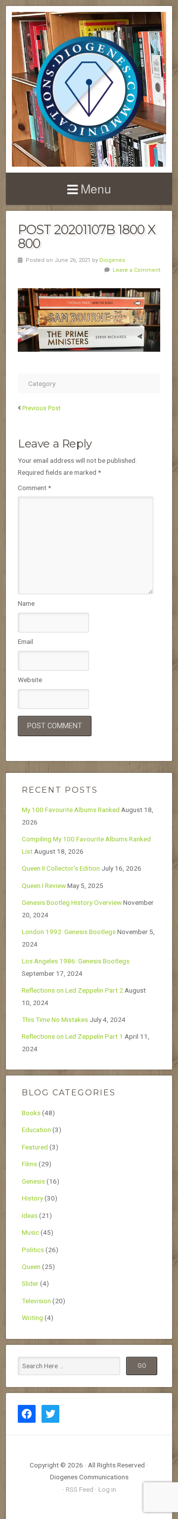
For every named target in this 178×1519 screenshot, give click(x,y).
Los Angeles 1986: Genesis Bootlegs (76, 961)
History (32, 1198)
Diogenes (112, 260)
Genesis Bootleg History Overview (72, 902)
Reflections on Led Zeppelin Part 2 (72, 990)
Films (29, 1164)
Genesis (33, 1181)
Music (30, 1232)
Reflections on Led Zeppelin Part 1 (72, 1036)
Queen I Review (44, 885)
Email (25, 641)
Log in (107, 1489)
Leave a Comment (136, 270)
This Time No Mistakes (55, 1019)
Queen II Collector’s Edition (61, 868)
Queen (31, 1266)
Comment (34, 488)
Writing (32, 1318)
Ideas (30, 1215)
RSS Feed (79, 1489)
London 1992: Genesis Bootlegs (69, 932)
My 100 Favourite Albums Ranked (71, 810)
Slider (30, 1283)
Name (26, 603)
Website (30, 680)
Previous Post (41, 408)
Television (36, 1301)
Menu (96, 188)
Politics (33, 1250)
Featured (35, 1147)
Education (36, 1130)
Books (31, 1113)
